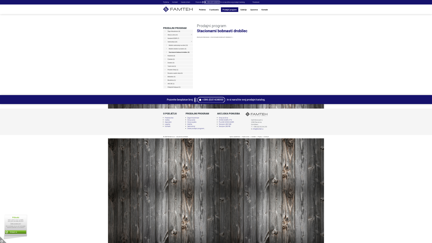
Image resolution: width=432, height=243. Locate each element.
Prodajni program (203, 37)
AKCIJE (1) (171, 83)
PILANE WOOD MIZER (226, 122)
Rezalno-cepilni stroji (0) (175, 73)
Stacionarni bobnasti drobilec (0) (179, 52)
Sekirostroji (191, 126)
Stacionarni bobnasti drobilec (221, 37)
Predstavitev (169, 118)
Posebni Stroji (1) (173, 70)
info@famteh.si (258, 129)
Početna (166, 2)
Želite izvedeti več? (15, 223)
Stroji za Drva (223, 118)
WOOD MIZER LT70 (225, 120)
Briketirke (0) (171, 77)
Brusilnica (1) (172, 80)
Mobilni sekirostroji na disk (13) (178, 45)
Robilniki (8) (171, 56)
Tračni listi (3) (172, 66)
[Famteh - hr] (178, 12)
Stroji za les (191, 120)
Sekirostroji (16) (172, 42)
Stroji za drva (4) (173, 35)
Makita (189, 124)
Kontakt (175, 2)
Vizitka (167, 120)
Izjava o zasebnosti (235, 136)
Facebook (256, 2)
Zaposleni (168, 122)
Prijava (260, 136)
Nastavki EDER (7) (173, 38)
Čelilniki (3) (171, 59)
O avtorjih (266, 136)
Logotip (167, 124)
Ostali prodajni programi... (196, 128)
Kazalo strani (185, 2)
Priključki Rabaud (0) (174, 87)
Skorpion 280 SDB (225, 124)
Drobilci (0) (171, 63)
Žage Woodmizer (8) (174, 31)
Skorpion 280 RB (224, 126)
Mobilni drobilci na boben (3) (177, 49)
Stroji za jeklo (191, 122)
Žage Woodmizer (193, 118)
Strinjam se (13, 232)
